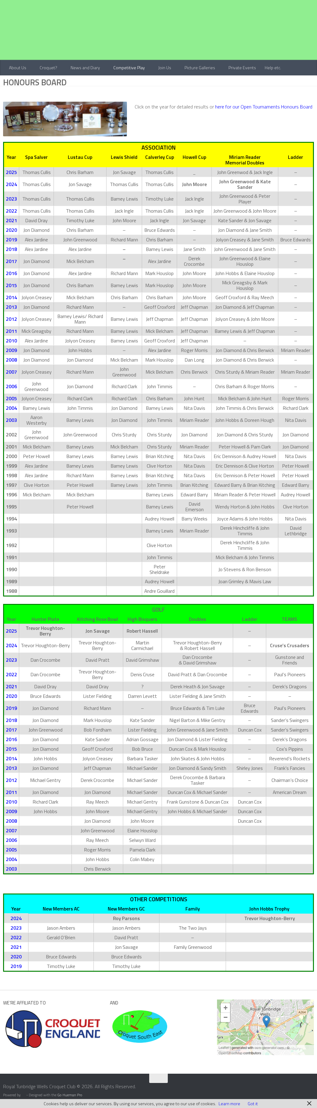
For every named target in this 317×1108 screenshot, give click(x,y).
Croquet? (48, 67)
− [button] (226, 1017)
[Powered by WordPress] (23, 1095)
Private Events (240, 67)
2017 (11, 261)
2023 (11, 198)
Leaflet (224, 1047)
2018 (11, 249)
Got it (253, 1103)
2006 (11, 386)
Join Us (163, 67)
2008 (11, 359)
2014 (11, 297)
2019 (11, 239)
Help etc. (271, 67)
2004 (11, 408)
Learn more (229, 1103)
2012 (11, 319)
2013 (11, 307)
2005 (11, 398)
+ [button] (226, 1008)
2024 (11, 184)
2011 (11, 331)
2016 (11, 273)
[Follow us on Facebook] (298, 1090)
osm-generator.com (269, 1047)
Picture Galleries (198, 67)
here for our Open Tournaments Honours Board (263, 106)
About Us (17, 67)
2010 (11, 340)
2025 (11, 172)
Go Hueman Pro (69, 1095)
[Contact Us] (309, 1090)
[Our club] (266, 1021)
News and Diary (84, 67)
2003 (11, 420)
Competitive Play (128, 67)
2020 (11, 230)
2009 (11, 350)
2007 (11, 372)
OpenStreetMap (230, 1052)
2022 (11, 210)
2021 (11, 220)
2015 (11, 285)
